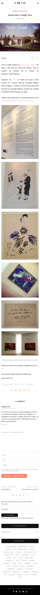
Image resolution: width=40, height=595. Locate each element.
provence (20, 569)
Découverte (9, 554)
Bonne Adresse (23, 549)
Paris (8, 566)
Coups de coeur (7, 384)
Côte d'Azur (27, 552)
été (20, 577)
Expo (16, 384)
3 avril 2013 (20, 18)
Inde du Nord (29, 557)
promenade (29, 384)
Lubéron (31, 560)
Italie (18, 560)
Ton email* (4, 504)
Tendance (26, 571)
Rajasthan (29, 569)
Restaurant (6, 571)
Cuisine (18, 552)
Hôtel (15, 557)
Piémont (15, 566)
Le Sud (24, 560)
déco (35, 552)
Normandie (27, 563)
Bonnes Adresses (20, 11)
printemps (30, 566)
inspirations (9, 560)
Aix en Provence (11, 546)
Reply (5, 424)
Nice (3, 68)
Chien (32, 549)
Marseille (6, 563)
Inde (21, 557)
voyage (33, 574)
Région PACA (16, 571)
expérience (25, 554)
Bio (15, 549)
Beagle (8, 549)
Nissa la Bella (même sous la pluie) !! (30, 489)
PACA (35, 563)
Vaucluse (12, 574)
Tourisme (34, 571)
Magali (4, 58)
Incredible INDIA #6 (6, 489)
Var (5, 574)
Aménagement (23, 546)
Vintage (19, 574)
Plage (22, 566)
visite (27, 574)
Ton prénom (4, 509)
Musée (14, 563)
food (33, 554)
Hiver (8, 557)
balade (32, 546)
